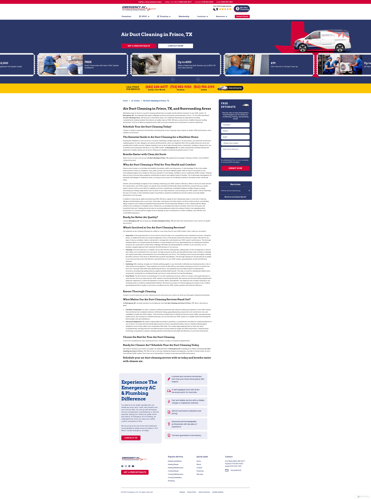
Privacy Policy (191, 492)
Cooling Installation (175, 477)
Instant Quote (242, 16)
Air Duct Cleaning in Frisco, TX (156, 101)
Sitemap (182, 492)
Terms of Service (204, 492)
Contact (199, 468)
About (199, 464)
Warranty (200, 474)
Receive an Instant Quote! (235, 197)
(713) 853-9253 (237, 464)
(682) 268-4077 (239, 461)
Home (125, 101)
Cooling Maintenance (175, 474)
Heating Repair (173, 464)
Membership (184, 16)
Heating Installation (175, 461)
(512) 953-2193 (235, 466)
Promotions (126, 16)
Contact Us (130, 438)
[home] (139, 8)
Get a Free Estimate (139, 46)
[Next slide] (198, 79)
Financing (200, 471)
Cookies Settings (217, 492)
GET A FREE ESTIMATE (135, 472)
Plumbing (171, 481)
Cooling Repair (173, 471)
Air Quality (135, 101)
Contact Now (175, 46)
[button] (144, 16)
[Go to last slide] (173, 79)
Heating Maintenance (175, 468)
